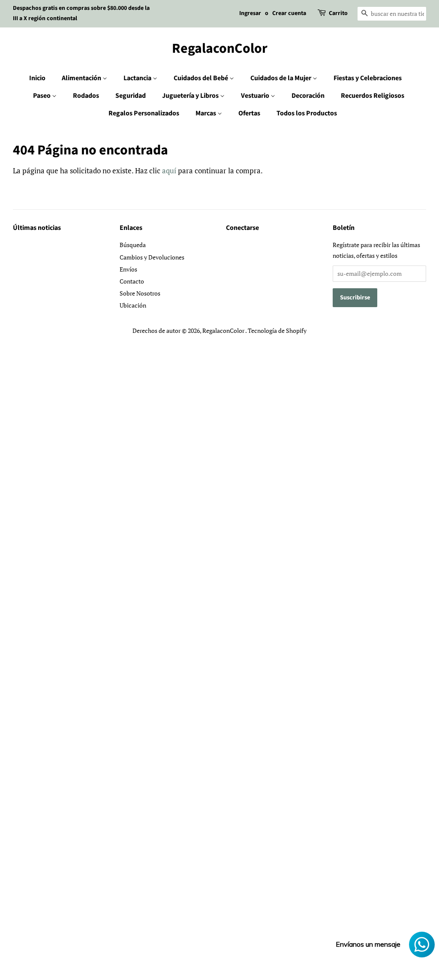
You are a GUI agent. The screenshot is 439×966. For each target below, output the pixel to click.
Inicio (37, 78)
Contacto (132, 281)
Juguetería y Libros (191, 95)
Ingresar (250, 13)
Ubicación (133, 305)
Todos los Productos (307, 113)
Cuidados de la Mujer (281, 78)
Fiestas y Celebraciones (368, 78)
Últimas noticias (37, 227)
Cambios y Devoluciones (152, 257)
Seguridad (130, 95)
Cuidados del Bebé (201, 78)
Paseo (42, 95)
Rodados (86, 95)
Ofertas (249, 113)
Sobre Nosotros (140, 293)
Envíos (128, 269)
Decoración (308, 95)
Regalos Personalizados (143, 113)
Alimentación (82, 78)
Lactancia (138, 78)
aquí (169, 170)
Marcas (206, 113)
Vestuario (256, 95)
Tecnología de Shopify (277, 330)
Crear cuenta (289, 13)
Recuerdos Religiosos (372, 95)
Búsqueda (133, 245)
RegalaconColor (220, 48)
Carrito (338, 13)
